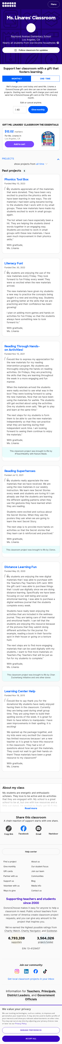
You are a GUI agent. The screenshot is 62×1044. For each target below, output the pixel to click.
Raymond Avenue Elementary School (31, 36)
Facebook (24, 833)
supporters (16, 939)
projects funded (45, 939)
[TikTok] (45, 971)
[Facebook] (36, 971)
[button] (31, 50)
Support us (8, 881)
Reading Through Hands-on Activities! (22, 348)
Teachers (33, 991)
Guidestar (52, 930)
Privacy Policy (21, 1023)
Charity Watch (12, 930)
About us (35, 861)
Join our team (37, 871)
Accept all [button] (31, 1038)
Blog (33, 881)
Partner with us (10, 876)
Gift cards (8, 871)
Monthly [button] (17, 78)
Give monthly (9, 866)
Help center (31, 851)
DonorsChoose (9, 4)
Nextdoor (53, 833)
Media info (36, 885)
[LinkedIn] (26, 971)
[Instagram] (17, 971)
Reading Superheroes (19, 471)
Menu (54, 4)
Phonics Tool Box (16, 179)
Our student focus (39, 866)
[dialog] (31, 1024)
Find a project (9, 861)
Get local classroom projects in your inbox (31, 978)
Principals (48, 991)
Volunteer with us (11, 885)
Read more (31, 808)
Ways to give (9, 890)
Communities (37, 876)
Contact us (36, 890)
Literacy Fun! (13, 263)
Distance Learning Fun (20, 567)
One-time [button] (45, 78)
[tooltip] (57, 42)
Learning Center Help (19, 691)
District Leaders (18, 995)
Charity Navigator (31, 930)
